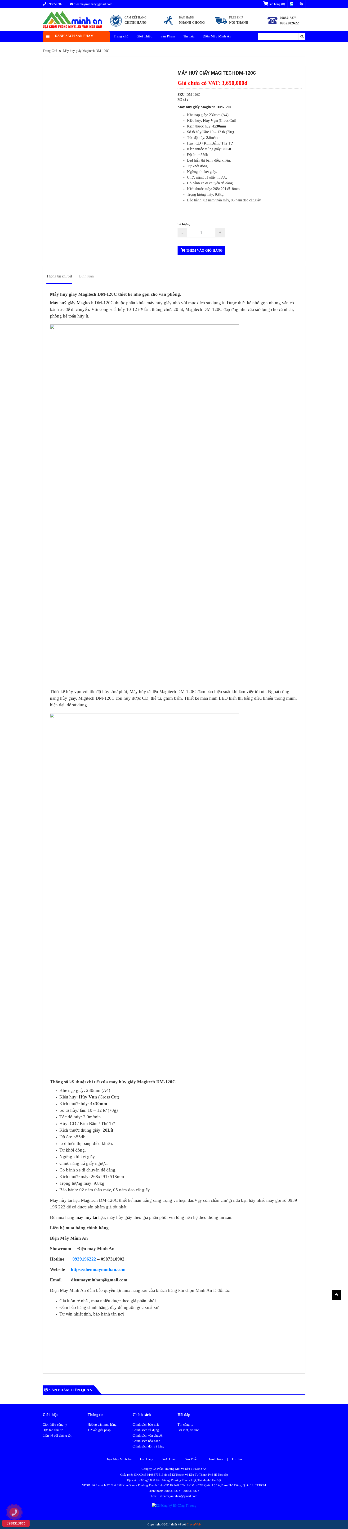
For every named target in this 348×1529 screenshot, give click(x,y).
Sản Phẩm (168, 36)
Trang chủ (121, 36)
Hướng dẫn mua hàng (102, 1424)
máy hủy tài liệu (90, 1217)
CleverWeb (194, 1524)
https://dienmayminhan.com (98, 1269)
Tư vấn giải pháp (99, 1430)
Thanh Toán (215, 1459)
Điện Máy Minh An (217, 36)
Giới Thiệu (144, 36)
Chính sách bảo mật (146, 1424)
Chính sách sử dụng (146, 1430)
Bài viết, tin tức (188, 1430)
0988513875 (55, 4)
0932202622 (289, 23)
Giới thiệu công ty (55, 1424)
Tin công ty (185, 1424)
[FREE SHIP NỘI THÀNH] (232, 26)
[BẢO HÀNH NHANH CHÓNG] (184, 26)
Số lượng (184, 224)
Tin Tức (189, 36)
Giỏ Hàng (146, 1459)
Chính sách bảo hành (146, 1441)
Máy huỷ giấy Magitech (72, 302)
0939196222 (84, 1259)
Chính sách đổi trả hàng (148, 1446)
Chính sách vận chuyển (148, 1435)
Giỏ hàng (276, 4)
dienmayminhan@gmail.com (93, 4)
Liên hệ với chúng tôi (57, 1435)
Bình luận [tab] (86, 276)
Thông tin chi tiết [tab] (59, 276)
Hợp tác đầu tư (52, 1430)
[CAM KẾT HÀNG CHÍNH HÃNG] (128, 26)
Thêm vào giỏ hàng (204, 250)
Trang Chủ (50, 51)
